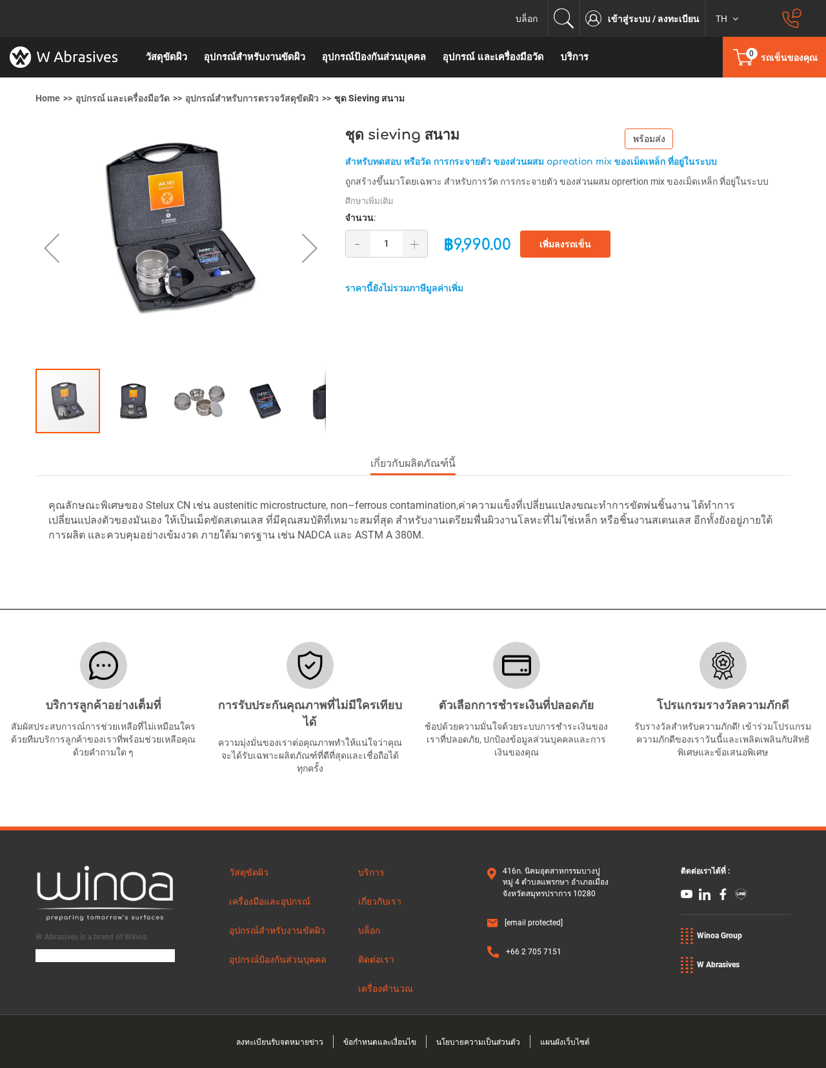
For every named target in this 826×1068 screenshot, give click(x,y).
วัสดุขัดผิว (248, 872)
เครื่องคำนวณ (385, 988)
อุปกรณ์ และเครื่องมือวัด (123, 98)
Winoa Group (719, 935)
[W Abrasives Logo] (69, 57)
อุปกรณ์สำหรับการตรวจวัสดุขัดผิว (252, 98)
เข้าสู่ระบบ (630, 19)
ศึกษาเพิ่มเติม (369, 201)
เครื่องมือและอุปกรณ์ (269, 901)
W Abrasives (718, 964)
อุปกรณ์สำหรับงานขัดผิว (277, 930)
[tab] (413, 464)
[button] (61, 247)
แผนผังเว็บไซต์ (565, 1042)
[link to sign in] (596, 18)
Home (47, 98)
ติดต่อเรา (376, 959)
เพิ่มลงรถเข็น (565, 244)
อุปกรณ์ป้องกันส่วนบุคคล (278, 959)
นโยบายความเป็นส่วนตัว (478, 1042)
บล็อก (527, 19)
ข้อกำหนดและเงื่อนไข (379, 1042)
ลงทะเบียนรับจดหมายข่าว (279, 1042)
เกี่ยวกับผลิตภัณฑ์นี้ (413, 463)
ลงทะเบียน (679, 19)
